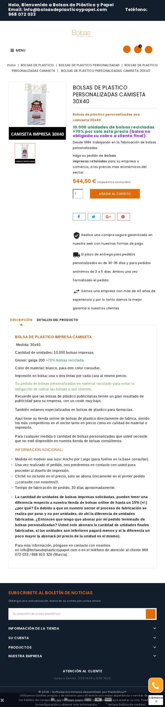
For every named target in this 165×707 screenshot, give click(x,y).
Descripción (21, 320)
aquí (102, 704)
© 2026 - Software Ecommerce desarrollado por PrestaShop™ (82, 692)
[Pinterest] (123, 216)
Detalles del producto (57, 320)
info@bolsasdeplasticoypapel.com (66, 9)
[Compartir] (79, 216)
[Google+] (108, 216)
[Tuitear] (94, 216)
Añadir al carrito (115, 194)
